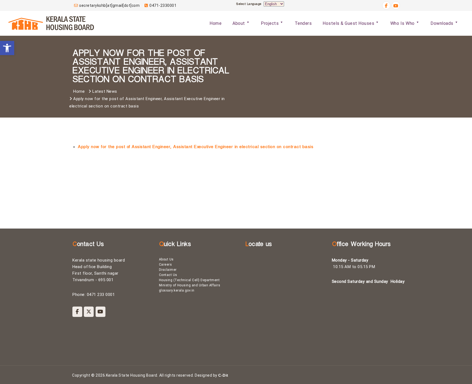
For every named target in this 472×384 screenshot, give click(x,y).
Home (216, 23)
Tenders (303, 23)
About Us (166, 259)
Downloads (441, 23)
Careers (165, 264)
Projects (270, 23)
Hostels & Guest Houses (348, 23)
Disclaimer (168, 270)
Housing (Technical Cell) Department (189, 280)
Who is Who (402, 23)
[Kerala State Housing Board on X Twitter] (89, 312)
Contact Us (168, 275)
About (238, 23)
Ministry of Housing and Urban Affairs (189, 285)
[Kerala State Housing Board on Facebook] (77, 312)
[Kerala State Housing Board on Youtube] (100, 312)
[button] (7, 48)
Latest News (104, 91)
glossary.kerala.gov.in (176, 290)
